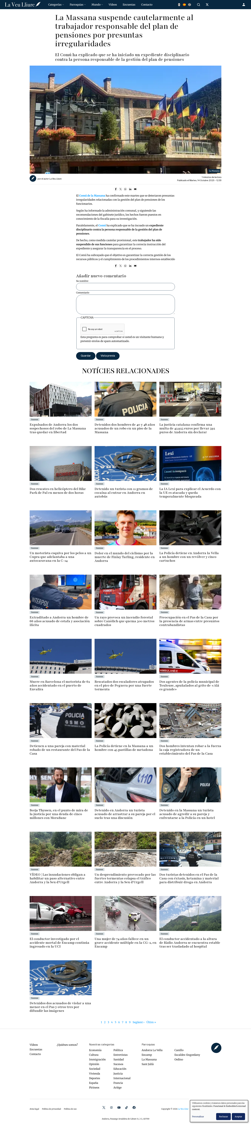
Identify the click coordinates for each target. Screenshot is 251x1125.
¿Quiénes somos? (67, 1044)
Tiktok (126, 1107)
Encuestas (129, 4)
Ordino (178, 1059)
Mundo (96, 4)
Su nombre (82, 280)
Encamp (147, 1054)
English (189, 4)
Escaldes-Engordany (187, 1054)
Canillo (178, 1050)
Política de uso (70, 1109)
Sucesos (118, 1064)
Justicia (118, 1073)
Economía (95, 1050)
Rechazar (223, 1116)
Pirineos (94, 1087)
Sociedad (94, 1068)
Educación (119, 1068)
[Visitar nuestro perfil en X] (208, 5)
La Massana (149, 1059)
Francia (118, 1083)
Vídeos (113, 4)
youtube (119, 1107)
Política (118, 1050)
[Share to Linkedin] (130, 189)
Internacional (122, 1078)
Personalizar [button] (198, 1116)
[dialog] (219, 1111)
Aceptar (238, 1116)
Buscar (199, 4)
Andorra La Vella (152, 1050)
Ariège (117, 1087)
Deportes (94, 1078)
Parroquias (76, 4)
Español (184, 4)
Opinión (94, 1064)
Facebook (134, 1107)
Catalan (179, 4)
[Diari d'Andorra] (23, 4)
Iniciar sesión (244, 4)
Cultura (93, 1054)
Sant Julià (148, 1064)
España (93, 1083)
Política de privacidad (51, 1109)
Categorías (55, 4)
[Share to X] (120, 189)
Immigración (97, 1059)
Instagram (111, 1107)
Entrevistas (120, 1054)
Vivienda (94, 1073)
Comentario (82, 292)
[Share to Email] (135, 189)
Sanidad (118, 1059)
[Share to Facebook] (116, 189)
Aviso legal (34, 1109)
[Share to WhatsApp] (125, 189)
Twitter (103, 1107)
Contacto (146, 4)
